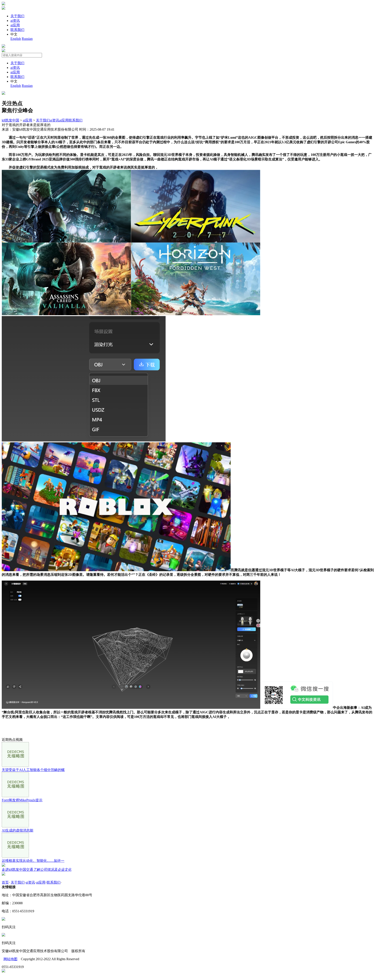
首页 (5, 882)
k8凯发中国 (10, 120)
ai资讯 (15, 20)
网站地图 (10, 959)
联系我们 (17, 30)
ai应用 (15, 25)
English (15, 38)
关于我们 (17, 16)
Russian (27, 38)
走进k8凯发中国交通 (36, 869)
